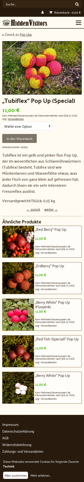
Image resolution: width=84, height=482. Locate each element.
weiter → (51, 209)
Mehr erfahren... (40, 475)
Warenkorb (67, 12)
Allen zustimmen (15, 475)
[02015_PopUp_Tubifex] (42, 68)
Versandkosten (16, 118)
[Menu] (78, 22)
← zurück (33, 209)
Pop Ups (26, 34)
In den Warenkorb (19, 138)
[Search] (77, 4)
